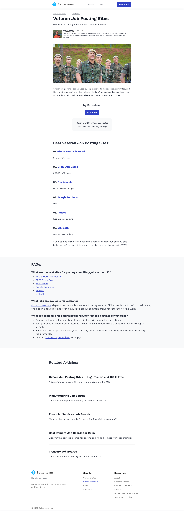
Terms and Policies (123, 497)
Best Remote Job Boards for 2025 (72, 433)
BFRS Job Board (68, 166)
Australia (87, 489)
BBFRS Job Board (45, 280)
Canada (86, 485)
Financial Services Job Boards (69, 414)
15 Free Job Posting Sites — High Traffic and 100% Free (86, 377)
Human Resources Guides (126, 493)
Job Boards (76, 14)
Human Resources (59, 14)
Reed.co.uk (65, 182)
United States (89, 478)
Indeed (62, 212)
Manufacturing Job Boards (67, 395)
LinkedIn (63, 227)
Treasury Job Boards (63, 451)
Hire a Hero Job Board (71, 151)
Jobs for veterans (41, 305)
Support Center (121, 482)
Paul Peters (69, 30)
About (117, 478)
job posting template (57, 337)
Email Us (118, 489)
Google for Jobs (68, 197)
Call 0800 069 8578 (123, 485)
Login (101, 4)
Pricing (90, 4)
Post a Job (124, 4)
